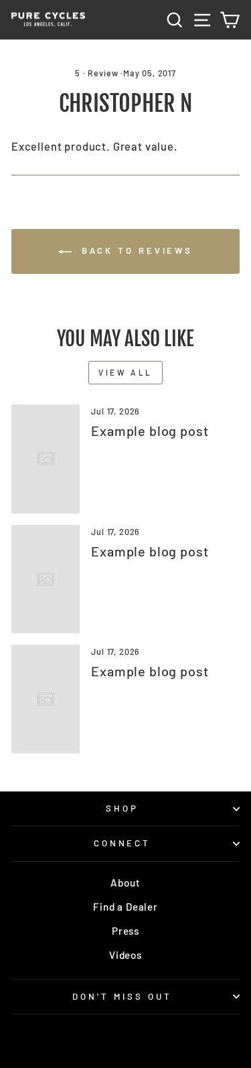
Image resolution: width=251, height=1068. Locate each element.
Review (103, 73)
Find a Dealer (125, 907)
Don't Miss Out (122, 996)
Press (125, 931)
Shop (122, 808)
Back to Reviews (135, 250)
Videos (125, 955)
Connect (122, 843)
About (125, 882)
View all (125, 372)
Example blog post (149, 431)
